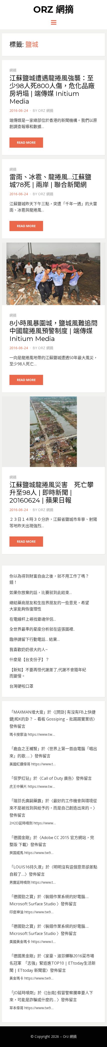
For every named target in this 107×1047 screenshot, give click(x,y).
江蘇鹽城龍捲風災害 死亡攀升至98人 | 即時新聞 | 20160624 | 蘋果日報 (51, 492)
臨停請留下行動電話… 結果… (34, 639)
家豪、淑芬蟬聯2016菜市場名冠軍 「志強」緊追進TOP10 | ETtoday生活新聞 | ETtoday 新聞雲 (52, 963)
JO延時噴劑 (23, 992)
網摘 (12, 70)
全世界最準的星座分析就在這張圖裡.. (42, 629)
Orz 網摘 (53, 9)
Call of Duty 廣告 (56, 778)
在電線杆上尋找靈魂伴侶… (32, 619)
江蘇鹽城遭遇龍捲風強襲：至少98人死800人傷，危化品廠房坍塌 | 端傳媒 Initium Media (52, 90)
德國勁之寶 (23, 896)
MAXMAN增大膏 (28, 712)
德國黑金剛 (23, 956)
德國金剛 (21, 837)
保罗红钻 (21, 778)
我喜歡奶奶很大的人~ (28, 649)
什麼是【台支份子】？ (29, 659)
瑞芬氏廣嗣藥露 (27, 800)
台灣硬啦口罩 (21, 686)
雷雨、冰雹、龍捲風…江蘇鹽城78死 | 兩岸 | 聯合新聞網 (50, 181)
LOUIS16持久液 (27, 867)
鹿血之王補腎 (25, 748)
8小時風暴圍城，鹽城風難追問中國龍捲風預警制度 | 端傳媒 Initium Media (53, 331)
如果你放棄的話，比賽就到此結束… (40, 592)
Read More (26, 142)
